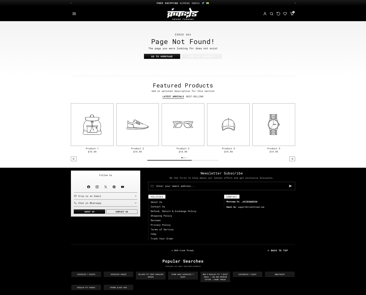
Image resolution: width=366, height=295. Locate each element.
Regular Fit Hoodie (86, 287)
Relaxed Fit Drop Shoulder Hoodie (150, 275)
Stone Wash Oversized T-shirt (182, 275)
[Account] (265, 13)
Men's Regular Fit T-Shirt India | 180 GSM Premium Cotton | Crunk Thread (215, 277)
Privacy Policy (161, 224)
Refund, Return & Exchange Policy (173, 211)
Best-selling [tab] (194, 96)
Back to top (279, 250)
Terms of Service (162, 229)
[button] (74, 13)
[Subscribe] (290, 186)
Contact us (122, 211)
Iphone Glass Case (118, 287)
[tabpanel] (183, 132)
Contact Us (158, 206)
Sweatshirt (280, 274)
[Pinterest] (114, 187)
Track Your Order (162, 238)
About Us (156, 201)
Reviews (156, 220)
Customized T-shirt (247, 274)
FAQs (153, 233)
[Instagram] (97, 187)
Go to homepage (162, 56)
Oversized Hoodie (119, 274)
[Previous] (71, 3)
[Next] (295, 3)
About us (89, 211)
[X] (105, 187)
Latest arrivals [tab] (173, 96)
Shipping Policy (161, 215)
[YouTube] (122, 187)
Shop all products (201, 56)
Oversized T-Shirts (86, 274)
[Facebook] (89, 187)
